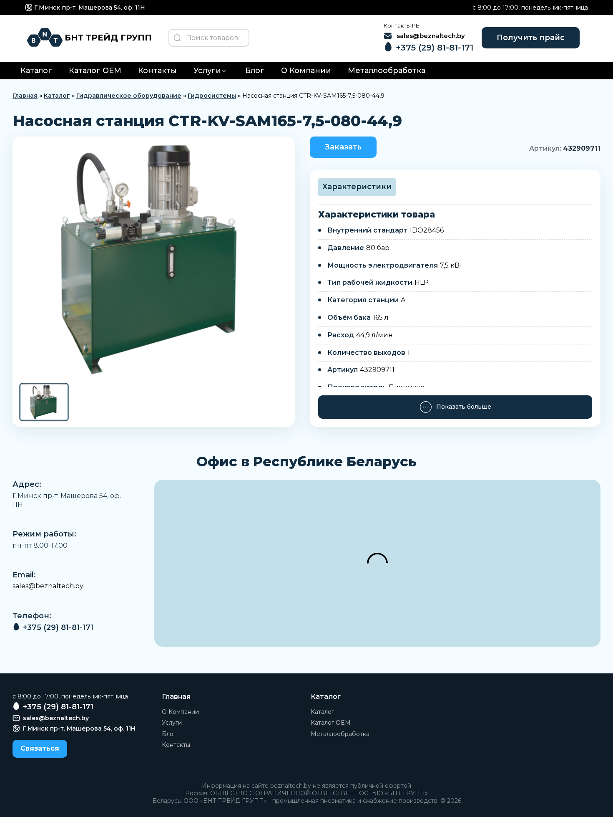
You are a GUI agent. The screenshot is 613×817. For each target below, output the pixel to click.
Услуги (207, 70)
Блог (254, 70)
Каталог (36, 70)
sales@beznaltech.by (48, 586)
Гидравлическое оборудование (128, 95)
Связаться (39, 748)
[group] (154, 259)
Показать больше (463, 406)
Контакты (157, 70)
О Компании (306, 70)
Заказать (343, 147)
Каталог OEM (95, 70)
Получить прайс (531, 37)
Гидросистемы (212, 95)
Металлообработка (386, 70)
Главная (25, 95)
